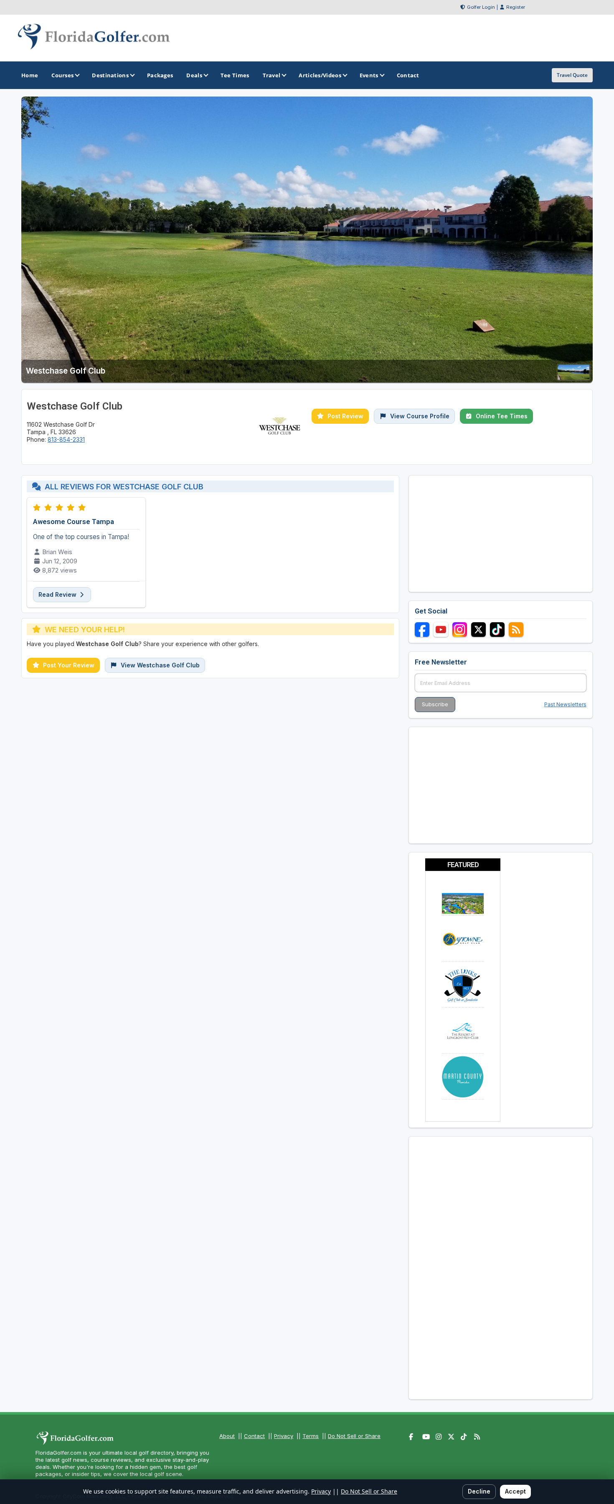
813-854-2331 (66, 439)
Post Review (345, 416)
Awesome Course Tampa (73, 521)
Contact (254, 1436)
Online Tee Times (502, 416)
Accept (515, 1491)
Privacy (283, 1436)
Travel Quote (572, 75)
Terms (310, 1436)
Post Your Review (68, 665)
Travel (272, 75)
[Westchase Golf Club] (573, 378)
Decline (479, 1491)
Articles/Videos (320, 75)
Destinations (110, 75)
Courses (62, 75)
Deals (194, 75)
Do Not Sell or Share (354, 1436)
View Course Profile (419, 416)
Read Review (58, 594)
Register (515, 7)
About (227, 1436)
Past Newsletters (565, 704)
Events (369, 75)
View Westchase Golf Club (160, 665)
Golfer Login (481, 7)
